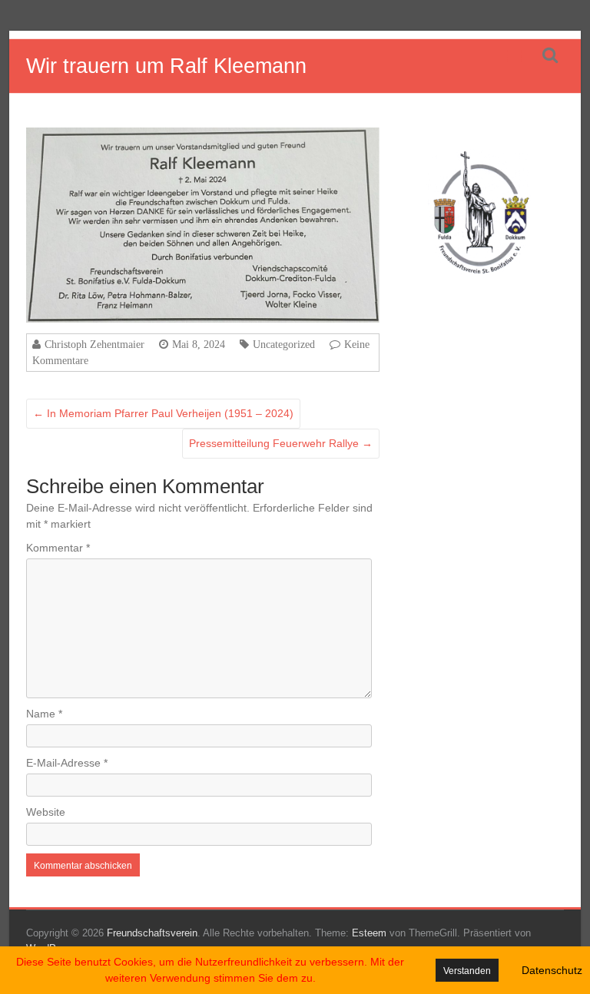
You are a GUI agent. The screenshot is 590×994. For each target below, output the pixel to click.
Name (44, 713)
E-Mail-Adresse (67, 763)
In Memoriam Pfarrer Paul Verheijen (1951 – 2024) (163, 413)
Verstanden (467, 971)
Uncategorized (284, 344)
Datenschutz (552, 970)
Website (45, 812)
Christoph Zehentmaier (94, 344)
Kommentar (58, 548)
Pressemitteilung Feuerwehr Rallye (281, 443)
